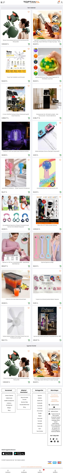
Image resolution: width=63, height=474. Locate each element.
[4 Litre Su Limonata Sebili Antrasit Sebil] (16, 284)
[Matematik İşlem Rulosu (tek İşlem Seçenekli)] (47, 136)
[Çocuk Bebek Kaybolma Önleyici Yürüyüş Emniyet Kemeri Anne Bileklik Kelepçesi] (16, 210)
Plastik (40, 413)
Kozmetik (39, 405)
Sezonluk (39, 418)
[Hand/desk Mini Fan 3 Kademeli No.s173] (47, 173)
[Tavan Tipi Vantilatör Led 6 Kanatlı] (16, 62)
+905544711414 (55, 405)
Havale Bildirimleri (24, 404)
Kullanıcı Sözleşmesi (9, 404)
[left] (3, 366)
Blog (9, 410)
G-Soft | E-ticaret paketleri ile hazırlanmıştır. (31, 467)
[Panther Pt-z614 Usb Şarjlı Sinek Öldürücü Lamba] (16, 136)
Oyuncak (39, 426)
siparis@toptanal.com (54, 409)
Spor (40, 428)
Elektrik (40, 398)
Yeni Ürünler (40, 431)
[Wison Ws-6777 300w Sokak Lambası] (47, 210)
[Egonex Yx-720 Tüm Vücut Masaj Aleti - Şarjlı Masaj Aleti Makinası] (16, 247)
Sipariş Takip (24, 402)
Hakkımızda (9, 398)
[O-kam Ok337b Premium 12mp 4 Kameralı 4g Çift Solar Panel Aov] (16, 99)
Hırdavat (40, 408)
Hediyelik (39, 403)
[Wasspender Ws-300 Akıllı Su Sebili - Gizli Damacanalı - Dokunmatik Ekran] (47, 99)
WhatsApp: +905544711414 (54, 400)
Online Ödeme (9, 395)
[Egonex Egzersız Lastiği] (47, 247)
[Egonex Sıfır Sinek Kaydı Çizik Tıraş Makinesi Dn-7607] (47, 321)
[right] (60, 366)
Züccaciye (40, 411)
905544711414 (54, 411)
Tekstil (39, 416)
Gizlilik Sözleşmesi (9, 400)
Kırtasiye (40, 423)
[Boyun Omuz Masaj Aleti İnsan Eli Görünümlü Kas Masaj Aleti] (16, 25)
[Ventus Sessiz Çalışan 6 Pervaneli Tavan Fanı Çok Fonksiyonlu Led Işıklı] (16, 321)
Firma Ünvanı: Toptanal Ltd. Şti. (54, 395)
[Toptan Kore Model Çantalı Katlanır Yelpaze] (47, 284)
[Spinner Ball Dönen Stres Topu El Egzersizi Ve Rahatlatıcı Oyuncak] (47, 62)
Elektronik (39, 400)
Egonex (40, 395)
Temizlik (40, 421)
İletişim (9, 408)
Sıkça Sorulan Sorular (24, 398)
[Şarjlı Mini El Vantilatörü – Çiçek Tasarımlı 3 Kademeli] (16, 173)
